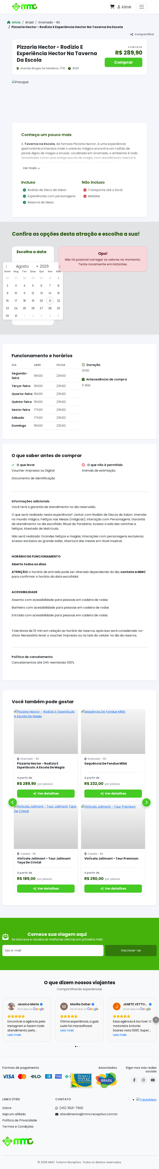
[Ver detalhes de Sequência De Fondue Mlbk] (113, 731)
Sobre (6, 1108)
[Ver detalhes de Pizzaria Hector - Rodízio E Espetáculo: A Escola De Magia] (46, 731)
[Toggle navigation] (141, 7)
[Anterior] (12, 802)
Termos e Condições (18, 1126)
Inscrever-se (131, 950)
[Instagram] (143, 1080)
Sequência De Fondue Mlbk (105, 763)
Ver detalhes (48, 793)
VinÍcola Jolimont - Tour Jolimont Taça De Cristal (44, 860)
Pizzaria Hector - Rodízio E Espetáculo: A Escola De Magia (41, 765)
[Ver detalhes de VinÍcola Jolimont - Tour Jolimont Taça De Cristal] (46, 826)
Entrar (126, 6)
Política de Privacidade (19, 1120)
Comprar (123, 62)
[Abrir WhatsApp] (149, 1159)
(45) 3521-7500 (71, 1108)
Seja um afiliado (14, 1114)
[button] (112, 6)
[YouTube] (153, 1080)
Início (16, 22)
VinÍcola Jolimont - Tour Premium (111, 858)
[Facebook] (134, 1080)
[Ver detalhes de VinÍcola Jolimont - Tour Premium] (113, 826)
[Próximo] (146, 802)
